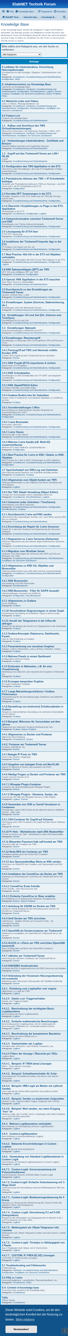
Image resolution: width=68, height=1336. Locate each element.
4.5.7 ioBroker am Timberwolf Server (23, 955)
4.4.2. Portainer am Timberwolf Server (24, 744)
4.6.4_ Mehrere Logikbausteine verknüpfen (26, 1123)
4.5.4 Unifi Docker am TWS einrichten (24, 918)
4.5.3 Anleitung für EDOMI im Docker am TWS (29, 906)
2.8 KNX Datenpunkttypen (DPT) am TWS (25, 269)
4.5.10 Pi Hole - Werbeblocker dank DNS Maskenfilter (32, 831)
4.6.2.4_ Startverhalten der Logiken (22, 1043)
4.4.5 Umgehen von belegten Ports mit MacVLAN (30, 764)
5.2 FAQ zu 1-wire (12, 1277)
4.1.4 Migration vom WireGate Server (23, 551)
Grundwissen (19, 77)
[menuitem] (10, 11)
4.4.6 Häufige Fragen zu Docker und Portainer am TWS (34, 774)
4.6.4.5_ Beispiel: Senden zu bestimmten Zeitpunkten (33, 1098)
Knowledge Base (15, 24)
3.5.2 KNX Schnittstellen (16, 373)
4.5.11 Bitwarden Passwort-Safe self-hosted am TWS (32, 841)
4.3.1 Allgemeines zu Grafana (19, 600)
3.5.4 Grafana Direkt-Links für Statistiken (25, 395)
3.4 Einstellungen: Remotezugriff (21, 338)
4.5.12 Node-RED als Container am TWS (25, 851)
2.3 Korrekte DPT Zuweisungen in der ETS (26, 193)
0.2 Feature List (11, 115)
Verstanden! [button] (21, 1329)
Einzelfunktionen (37, 91)
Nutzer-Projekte (53, 94)
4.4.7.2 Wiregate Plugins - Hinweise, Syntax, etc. (30, 794)
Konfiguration (8, 79)
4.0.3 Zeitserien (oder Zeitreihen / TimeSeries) (28, 502)
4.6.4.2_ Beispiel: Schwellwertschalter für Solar (29, 1073)
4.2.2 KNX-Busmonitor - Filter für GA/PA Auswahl (30, 590)
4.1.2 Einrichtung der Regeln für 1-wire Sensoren (30, 526)
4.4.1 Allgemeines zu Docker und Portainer (27, 734)
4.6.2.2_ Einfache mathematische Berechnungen (30, 1021)
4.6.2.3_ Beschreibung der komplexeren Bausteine (31, 1033)
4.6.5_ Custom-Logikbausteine (19, 1133)
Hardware (30, 89)
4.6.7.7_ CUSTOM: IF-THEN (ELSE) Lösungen (28, 1255)
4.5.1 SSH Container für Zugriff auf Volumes (27, 819)
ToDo (5, 1297)
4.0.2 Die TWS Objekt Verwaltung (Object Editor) (30, 492)
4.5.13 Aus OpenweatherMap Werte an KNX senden (31, 861)
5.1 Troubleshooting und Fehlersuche (24, 1265)
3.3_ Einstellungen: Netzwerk (19, 328)
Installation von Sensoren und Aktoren (28, 94)
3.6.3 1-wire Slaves (13, 432)
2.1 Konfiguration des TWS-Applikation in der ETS (31, 166)
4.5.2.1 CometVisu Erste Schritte (21, 886)
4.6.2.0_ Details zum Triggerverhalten (23, 998)
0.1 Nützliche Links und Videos (20, 101)
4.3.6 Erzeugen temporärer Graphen (23, 681)
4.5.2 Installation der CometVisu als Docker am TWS (32, 874)
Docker (58, 91)
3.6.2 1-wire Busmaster (15, 422)
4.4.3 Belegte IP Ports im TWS (19, 754)
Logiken (49, 91)
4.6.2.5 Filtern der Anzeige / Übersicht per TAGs (29, 1053)
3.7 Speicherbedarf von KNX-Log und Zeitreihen (30, 470)
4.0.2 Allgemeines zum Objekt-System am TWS (29, 480)
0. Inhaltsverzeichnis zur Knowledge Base (26, 84)
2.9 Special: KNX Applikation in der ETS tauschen (31, 279)
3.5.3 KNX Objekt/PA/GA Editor (20, 385)
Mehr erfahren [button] (25, 1319)
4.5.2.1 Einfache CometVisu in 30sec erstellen (28, 896)
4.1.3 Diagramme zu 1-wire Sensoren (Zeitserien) (30, 539)
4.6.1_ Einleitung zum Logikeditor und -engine (29, 988)
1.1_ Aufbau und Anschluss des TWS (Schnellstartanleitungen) (23, 127)
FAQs (17, 79)
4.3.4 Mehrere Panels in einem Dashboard (26, 656)
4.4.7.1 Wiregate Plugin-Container (21, 784)
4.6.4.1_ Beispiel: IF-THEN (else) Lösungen (27, 1063)
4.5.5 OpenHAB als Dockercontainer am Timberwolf (32, 930)
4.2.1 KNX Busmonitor (15, 580)
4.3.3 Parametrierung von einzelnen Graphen (28, 646)
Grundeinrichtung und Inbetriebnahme (43, 77)
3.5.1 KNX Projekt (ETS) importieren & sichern (29, 363)
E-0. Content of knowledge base (20, 1287)
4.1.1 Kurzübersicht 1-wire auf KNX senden (27, 514)
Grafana (5, 94)
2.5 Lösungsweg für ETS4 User (20, 231)
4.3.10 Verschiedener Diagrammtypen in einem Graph (33, 610)
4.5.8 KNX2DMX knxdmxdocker (20, 965)
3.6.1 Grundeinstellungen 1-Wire (20, 407)
